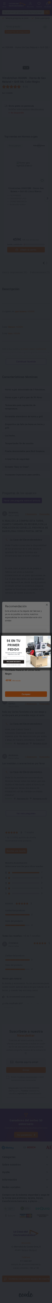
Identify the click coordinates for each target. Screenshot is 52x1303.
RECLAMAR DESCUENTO (14, 661)
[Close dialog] (49, 637)
